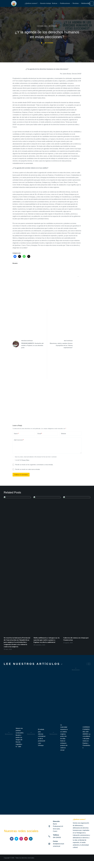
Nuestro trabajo (45, 3)
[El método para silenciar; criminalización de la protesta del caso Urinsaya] (31, 737)
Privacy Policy (25, 460)
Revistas (76, 3)
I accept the (22, 460)
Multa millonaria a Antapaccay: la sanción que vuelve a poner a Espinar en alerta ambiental (46, 640)
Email (40, 433)
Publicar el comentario (21, 474)
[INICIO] (41, 43)
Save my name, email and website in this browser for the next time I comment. (36, 457)
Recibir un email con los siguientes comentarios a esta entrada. (34, 464)
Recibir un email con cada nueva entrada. (27, 469)
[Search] (89, 3)
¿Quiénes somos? (31, 3)
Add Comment (19, 440)
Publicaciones (65, 3)
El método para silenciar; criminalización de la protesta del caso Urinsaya (41, 737)
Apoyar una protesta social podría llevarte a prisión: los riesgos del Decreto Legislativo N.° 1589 (19, 737)
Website (63, 433)
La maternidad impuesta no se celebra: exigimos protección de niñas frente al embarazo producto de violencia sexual (64, 737)
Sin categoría (52, 26)
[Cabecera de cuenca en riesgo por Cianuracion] (76, 565)
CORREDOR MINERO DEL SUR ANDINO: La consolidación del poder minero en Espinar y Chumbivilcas (86, 737)
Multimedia (85, 3)
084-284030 (57, 837)
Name (16, 433)
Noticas (54, 3)
